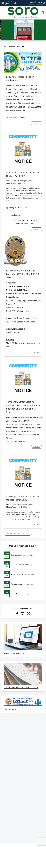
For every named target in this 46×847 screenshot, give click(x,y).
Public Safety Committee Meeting (23, 574)
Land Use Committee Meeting (21, 565)
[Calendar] (43, 12)
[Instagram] (22, 614)
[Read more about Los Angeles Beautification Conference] (23, 72)
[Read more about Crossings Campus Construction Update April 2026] (23, 168)
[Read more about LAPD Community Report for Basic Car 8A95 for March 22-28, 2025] (15, 266)
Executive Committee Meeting (22, 584)
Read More (36, 123)
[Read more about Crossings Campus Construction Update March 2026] (23, 491)
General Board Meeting (19, 594)
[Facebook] (17, 614)
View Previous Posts (18, 533)
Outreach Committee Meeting (22, 555)
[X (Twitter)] (28, 614)
